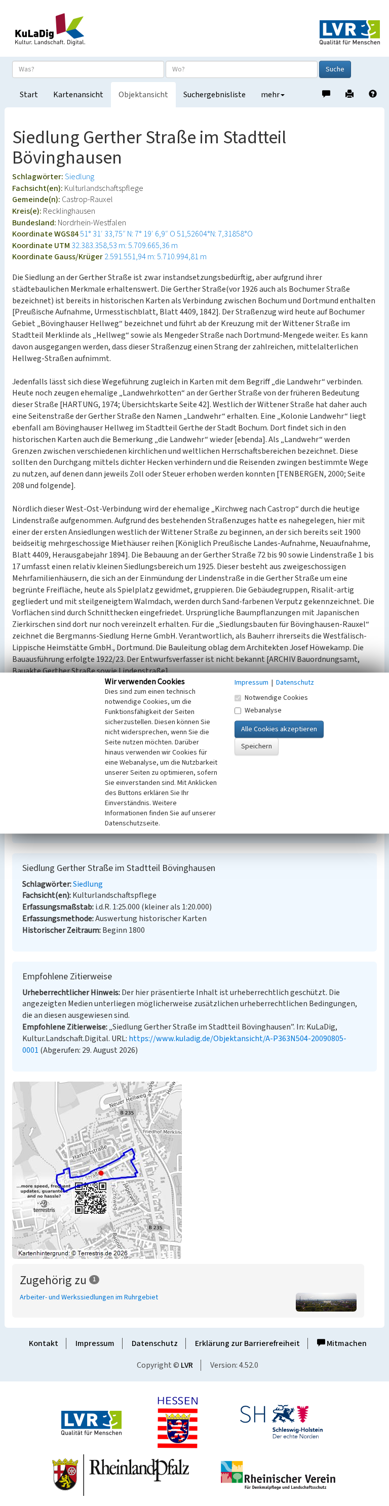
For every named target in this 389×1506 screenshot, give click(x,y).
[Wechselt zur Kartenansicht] (194, 1170)
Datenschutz (155, 1343)
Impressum (94, 1343)
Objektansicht (143, 94)
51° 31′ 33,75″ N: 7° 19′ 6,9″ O (127, 234)
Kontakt (43, 1343)
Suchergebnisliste (214, 94)
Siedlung (79, 176)
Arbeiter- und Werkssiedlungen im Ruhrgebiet (89, 1297)
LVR (187, 1365)
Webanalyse (263, 710)
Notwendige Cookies (276, 698)
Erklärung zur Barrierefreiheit (247, 1343)
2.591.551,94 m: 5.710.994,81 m (155, 256)
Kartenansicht (78, 94)
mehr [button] (270, 94)
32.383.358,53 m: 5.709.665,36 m (124, 245)
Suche (335, 69)
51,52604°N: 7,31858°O (215, 234)
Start (29, 94)
